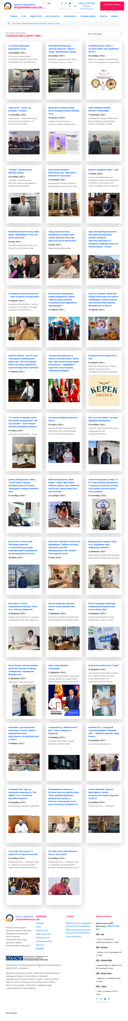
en (44, 8)
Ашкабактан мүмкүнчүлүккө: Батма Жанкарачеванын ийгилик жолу (63, 111)
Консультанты (70, 16)
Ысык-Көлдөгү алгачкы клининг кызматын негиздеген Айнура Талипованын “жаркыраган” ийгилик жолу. (23, 670)
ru (49, 3)
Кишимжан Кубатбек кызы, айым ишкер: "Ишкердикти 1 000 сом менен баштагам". (23, 234)
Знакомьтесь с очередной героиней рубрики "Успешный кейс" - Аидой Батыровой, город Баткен (103, 732)
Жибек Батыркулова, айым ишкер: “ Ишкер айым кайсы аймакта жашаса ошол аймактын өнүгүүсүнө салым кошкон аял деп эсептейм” (63, 485)
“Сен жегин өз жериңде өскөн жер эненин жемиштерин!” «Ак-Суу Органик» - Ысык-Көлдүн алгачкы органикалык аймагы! (23, 422)
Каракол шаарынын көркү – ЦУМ (103, 169)
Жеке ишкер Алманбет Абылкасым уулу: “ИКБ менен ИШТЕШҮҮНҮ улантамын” (62, 172)
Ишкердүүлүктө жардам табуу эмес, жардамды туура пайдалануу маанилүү (102, 544)
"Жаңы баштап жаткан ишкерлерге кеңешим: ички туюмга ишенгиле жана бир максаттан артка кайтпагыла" (62, 236)
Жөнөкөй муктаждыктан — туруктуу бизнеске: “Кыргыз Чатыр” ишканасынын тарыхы (62, 49)
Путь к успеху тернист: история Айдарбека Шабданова (103, 419)
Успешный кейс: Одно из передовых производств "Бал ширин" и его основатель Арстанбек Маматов (22, 794)
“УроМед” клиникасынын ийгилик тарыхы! (20, 171)
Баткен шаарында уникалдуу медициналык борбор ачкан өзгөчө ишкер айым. (102, 606)
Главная (13, 16)
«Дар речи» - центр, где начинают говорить (19, 109)
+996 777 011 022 (86, 3)
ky (44, 3)
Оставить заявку (112, 4)
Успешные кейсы (87, 16)
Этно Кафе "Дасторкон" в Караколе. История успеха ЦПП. (23, 853)
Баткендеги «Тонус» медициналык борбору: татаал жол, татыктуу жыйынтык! (22, 606)
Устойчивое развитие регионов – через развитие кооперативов (23, 295)
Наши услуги (36, 16)
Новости (103, 16)
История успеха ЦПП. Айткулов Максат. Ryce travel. (62, 853)
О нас (23, 16)
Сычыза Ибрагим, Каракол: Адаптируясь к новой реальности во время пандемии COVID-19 (103, 794)
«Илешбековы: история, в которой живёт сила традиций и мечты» (103, 49)
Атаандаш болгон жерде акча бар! (102, 357)
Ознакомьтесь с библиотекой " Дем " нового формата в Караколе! (63, 730)
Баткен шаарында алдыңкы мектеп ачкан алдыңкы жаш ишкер (61, 606)
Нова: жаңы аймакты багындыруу (58, 667)
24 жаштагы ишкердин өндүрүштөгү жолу (18, 47)
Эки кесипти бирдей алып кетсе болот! (63, 419)
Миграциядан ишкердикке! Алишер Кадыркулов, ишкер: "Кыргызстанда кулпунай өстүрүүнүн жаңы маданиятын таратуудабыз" (62, 299)
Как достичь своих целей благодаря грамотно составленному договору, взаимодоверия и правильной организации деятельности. (22, 547)
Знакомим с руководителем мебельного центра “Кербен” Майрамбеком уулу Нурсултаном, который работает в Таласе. (23, 733)
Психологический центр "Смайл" (103, 665)
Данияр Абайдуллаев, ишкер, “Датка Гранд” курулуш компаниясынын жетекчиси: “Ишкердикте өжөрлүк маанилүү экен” (23, 485)
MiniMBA (114, 16)
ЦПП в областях (53, 16)
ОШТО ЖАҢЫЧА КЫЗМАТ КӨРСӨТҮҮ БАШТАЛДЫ (99, 109)
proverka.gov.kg (73, 936)
